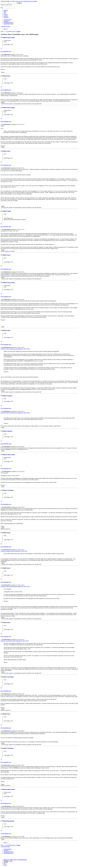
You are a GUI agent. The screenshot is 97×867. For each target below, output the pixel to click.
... (5, 31)
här (10, 613)
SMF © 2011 (13, 859)
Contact (5, 14)
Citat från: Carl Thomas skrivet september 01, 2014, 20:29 (14, 640)
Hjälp (5, 11)
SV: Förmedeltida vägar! (6, 51)
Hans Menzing (10, 821)
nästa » (8, 26)
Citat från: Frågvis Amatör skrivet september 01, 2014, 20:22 (15, 586)
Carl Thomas (10, 490)
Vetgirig (9, 211)
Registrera (6, 17)
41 (6, 31)
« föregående (4, 26)
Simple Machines (22, 859)
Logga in (6, 15)
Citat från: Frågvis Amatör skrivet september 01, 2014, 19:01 (15, 348)
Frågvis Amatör (11, 37)
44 (11, 31)
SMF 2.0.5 (6, 859)
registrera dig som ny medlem (30, 1)
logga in (18, 1)
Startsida (6, 10)
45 (13, 31)
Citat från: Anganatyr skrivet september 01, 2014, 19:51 (14, 551)
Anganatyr (9, 395)
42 (8, 31)
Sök (5, 13)
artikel (11, 732)
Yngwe (8, 76)
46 (14, 31)
